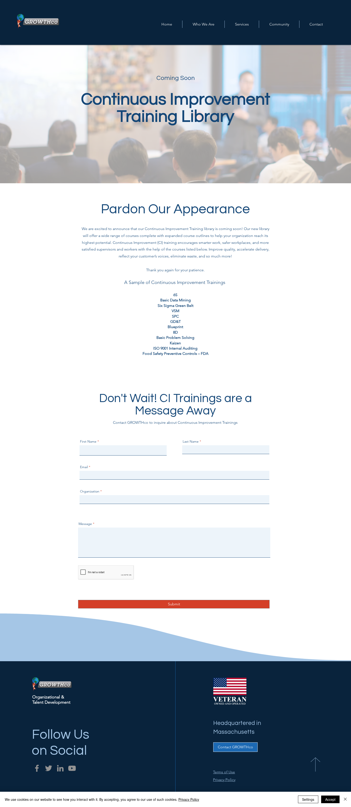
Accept (330, 799)
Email (84, 467)
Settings (308, 799)
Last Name (191, 441)
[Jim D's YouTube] (72, 768)
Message (85, 523)
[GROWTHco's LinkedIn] (60, 768)
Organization (89, 491)
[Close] (345, 799)
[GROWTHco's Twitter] (48, 768)
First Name (88, 441)
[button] (241, 24)
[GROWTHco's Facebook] (37, 768)
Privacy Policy (188, 799)
